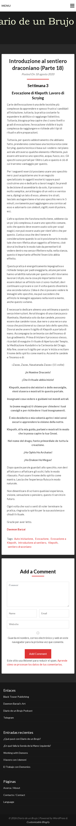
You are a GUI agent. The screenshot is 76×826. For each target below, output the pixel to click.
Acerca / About (11, 787)
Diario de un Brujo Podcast (18, 710)
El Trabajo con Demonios (16, 766)
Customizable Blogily (38, 822)
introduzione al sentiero (32, 542)
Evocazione (42, 538)
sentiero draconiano (19, 546)
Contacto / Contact (14, 794)
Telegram (8, 717)
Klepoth (53, 542)
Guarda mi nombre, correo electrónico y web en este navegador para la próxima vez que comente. (38, 639)
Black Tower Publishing (16, 696)
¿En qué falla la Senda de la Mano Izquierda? (27, 745)
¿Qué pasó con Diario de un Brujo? (22, 738)
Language (8, 801)
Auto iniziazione (23, 538)
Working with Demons (15, 752)
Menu (6, 5)
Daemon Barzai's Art (14, 703)
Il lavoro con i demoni (14, 759)
